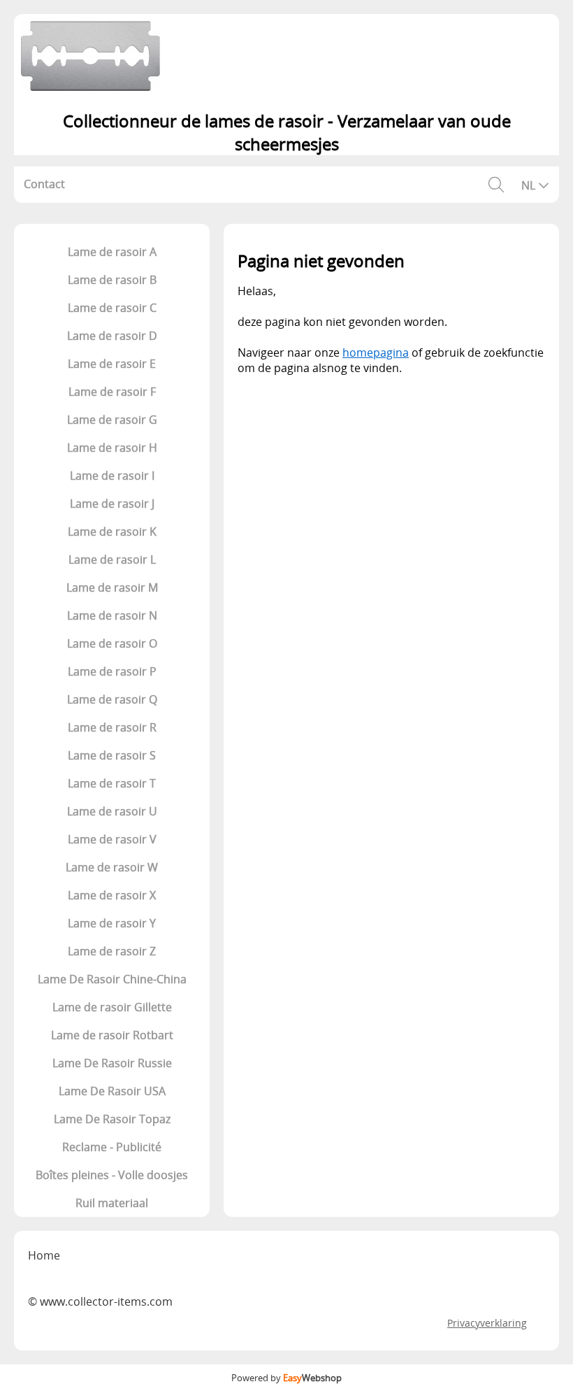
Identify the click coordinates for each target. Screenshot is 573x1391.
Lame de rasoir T (112, 783)
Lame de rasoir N (112, 615)
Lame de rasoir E (112, 363)
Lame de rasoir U (112, 811)
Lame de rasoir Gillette (112, 1007)
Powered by (286, 1377)
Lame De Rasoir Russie (112, 1063)
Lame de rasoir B (112, 279)
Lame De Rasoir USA (112, 1091)
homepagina (375, 352)
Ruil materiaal (111, 1203)
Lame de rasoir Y (112, 923)
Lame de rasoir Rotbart (112, 1035)
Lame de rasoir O (112, 643)
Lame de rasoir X (112, 895)
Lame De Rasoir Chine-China (112, 979)
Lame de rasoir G (112, 419)
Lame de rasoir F (112, 391)
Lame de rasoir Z (112, 951)
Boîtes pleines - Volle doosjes (112, 1175)
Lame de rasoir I (112, 475)
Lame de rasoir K (112, 531)
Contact (44, 184)
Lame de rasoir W (112, 867)
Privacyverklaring (487, 1322)
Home (44, 1255)
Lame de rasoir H (112, 447)
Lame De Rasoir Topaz (112, 1119)
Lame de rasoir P (112, 671)
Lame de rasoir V (112, 839)
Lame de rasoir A (112, 251)
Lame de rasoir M (112, 587)
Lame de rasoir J (112, 503)
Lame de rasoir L (112, 559)
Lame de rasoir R (112, 727)
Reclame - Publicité (111, 1147)
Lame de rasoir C (112, 307)
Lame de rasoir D (112, 335)
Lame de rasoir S (112, 755)
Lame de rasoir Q (112, 699)
